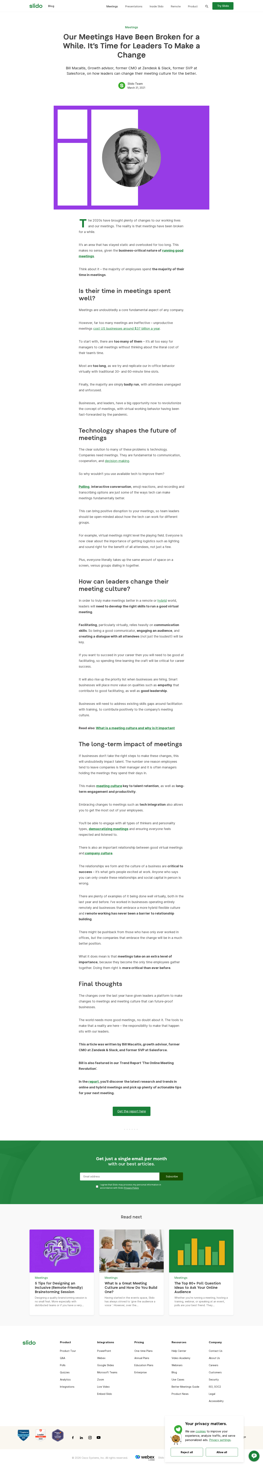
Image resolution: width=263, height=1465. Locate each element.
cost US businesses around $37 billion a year (126, 328)
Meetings (112, 6)
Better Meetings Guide (185, 1386)
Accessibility (216, 1401)
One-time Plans (143, 1350)
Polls (62, 1365)
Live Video (103, 1386)
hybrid (162, 600)
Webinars (177, 1365)
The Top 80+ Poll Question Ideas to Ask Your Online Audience (197, 1288)
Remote (176, 6)
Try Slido (223, 6)
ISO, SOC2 (215, 1386)
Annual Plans (141, 1358)
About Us (214, 1358)
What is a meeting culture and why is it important (135, 728)
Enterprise (140, 1372)
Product (193, 6)
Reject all (187, 1452)
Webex (101, 1358)
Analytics (65, 1379)
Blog (174, 1372)
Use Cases (178, 1379)
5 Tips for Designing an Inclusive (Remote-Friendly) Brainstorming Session (59, 1288)
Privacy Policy (131, 1188)
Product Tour (68, 1350)
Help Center (179, 1350)
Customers (215, 1372)
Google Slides (105, 1365)
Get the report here (131, 1111)
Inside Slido (157, 6)
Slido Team (135, 83)
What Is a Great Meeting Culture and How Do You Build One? (131, 1288)
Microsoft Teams (107, 1372)
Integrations (67, 1386)
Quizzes (65, 1372)
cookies (201, 1431)
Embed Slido (104, 1393)
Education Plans (143, 1365)
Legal (212, 1393)
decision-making (117, 461)
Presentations (133, 6)
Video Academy (181, 1358)
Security (214, 1379)
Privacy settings (220, 1440)
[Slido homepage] (36, 5)
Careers (213, 1365)
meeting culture (109, 786)
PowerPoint (104, 1350)
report (93, 1081)
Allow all (221, 1452)
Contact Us (215, 1350)
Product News (180, 1393)
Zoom (100, 1379)
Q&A (62, 1358)
